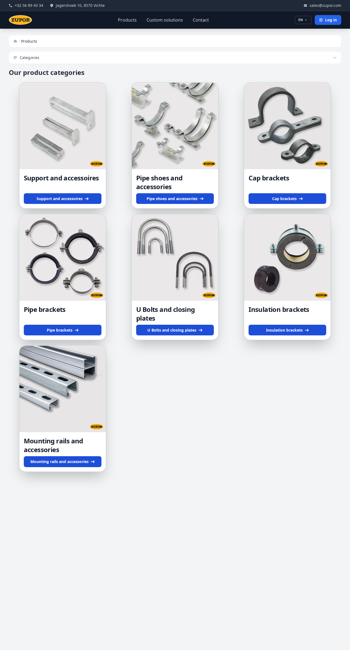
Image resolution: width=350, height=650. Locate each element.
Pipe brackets (45, 309)
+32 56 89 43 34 (29, 5)
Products (127, 20)
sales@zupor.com (325, 5)
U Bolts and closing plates (165, 314)
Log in (331, 19)
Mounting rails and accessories (53, 445)
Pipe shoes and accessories (159, 182)
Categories (29, 57)
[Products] (15, 41)
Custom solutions (165, 20)
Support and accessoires (61, 177)
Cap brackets (269, 177)
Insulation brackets (279, 309)
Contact (201, 20)
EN (300, 19)
